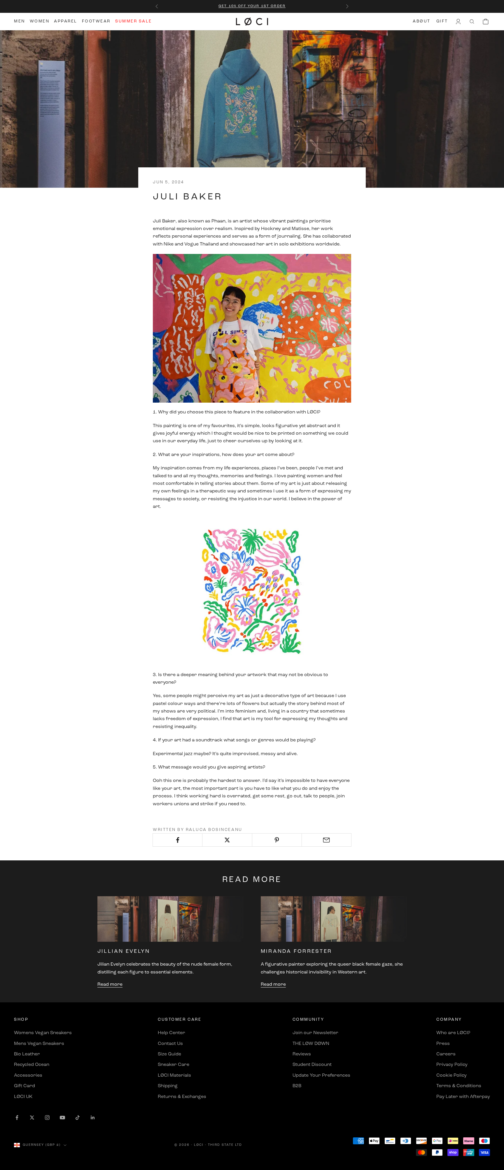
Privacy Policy (452, 1064)
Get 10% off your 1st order (252, 6)
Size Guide (169, 1054)
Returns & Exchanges (182, 1096)
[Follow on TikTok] (77, 1117)
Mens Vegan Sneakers (39, 1043)
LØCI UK (23, 1096)
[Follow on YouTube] (62, 1117)
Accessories (28, 1075)
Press (443, 1043)
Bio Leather (27, 1054)
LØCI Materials (174, 1075)
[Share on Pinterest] (277, 840)
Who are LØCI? (453, 1033)
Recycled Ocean (31, 1064)
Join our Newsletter (315, 1033)
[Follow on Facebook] (17, 1117)
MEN (19, 21)
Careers (446, 1054)
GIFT (442, 21)
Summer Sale (133, 21)
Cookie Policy (451, 1075)
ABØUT (421, 21)
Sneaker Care (173, 1064)
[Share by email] (326, 840)
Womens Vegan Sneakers (43, 1033)
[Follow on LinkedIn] (93, 1117)
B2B (297, 1086)
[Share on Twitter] (227, 840)
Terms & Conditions (458, 1086)
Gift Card (24, 1086)
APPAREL (65, 21)
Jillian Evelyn (123, 951)
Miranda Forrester (296, 951)
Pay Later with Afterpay (463, 1096)
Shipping (168, 1086)
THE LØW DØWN (311, 1043)
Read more (110, 984)
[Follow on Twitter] (32, 1117)
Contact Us (170, 1043)
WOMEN (40, 21)
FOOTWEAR (96, 21)
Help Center (171, 1033)
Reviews (302, 1054)
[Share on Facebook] (177, 840)
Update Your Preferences (321, 1075)
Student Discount (312, 1064)
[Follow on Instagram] (47, 1117)
